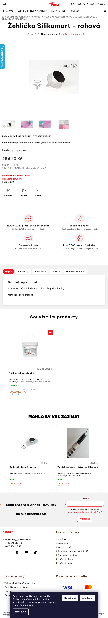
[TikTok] (35, 552)
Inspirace (8, 591)
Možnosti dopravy (66, 563)
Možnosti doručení (12, 178)
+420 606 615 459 (14, 546)
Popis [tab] (8, 271)
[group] (30, 456)
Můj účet (62, 539)
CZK (5, 4)
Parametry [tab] (23, 271)
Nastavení (20, 611)
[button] (30, 458)
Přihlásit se (85, 519)
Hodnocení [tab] (40, 271)
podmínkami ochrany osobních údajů (85, 512)
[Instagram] (17, 552)
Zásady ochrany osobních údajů (73, 551)
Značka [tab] (75, 271)
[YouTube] (26, 552)
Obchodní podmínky (67, 555)
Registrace (63, 543)
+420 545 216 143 (13, 543)
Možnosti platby (65, 559)
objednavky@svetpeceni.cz (18, 540)
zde (31, 605)
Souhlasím (87, 598)
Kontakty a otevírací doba (16, 587)
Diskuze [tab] (56, 271)
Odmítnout (70, 598)
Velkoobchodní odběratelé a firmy (20, 583)
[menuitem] (8, 11)
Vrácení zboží (64, 547)
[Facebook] (8, 552)
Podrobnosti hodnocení (71, 34)
